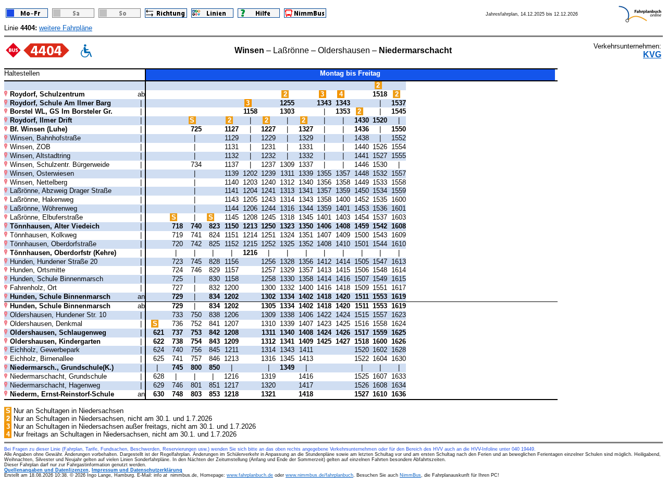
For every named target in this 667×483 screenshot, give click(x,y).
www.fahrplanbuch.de (250, 475)
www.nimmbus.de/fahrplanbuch (319, 475)
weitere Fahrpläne (65, 28)
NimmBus (410, 475)
